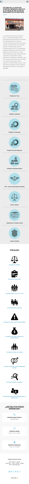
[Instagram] (19, 471)
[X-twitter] (13, 471)
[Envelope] (9, 471)
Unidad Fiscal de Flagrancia (14, 150)
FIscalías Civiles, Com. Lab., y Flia (14, 293)
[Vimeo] (17, 471)
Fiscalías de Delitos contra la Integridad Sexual (14, 367)
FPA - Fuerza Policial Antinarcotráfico (14, 186)
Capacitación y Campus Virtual (14, 223)
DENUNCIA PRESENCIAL (14, 445)
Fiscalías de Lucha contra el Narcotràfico (14, 322)
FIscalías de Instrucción (14, 279)
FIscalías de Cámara (14, 265)
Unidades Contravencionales (14, 168)
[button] (27, 1)
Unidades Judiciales (14, 114)
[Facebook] (11, 471)
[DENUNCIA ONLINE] (14, 428)
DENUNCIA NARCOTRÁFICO (14, 417)
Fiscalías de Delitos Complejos (14, 382)
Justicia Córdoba (14, 241)
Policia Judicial (14, 205)
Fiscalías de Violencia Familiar (14, 352)
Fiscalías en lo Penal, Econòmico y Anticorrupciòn (14, 337)
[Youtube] (15, 471)
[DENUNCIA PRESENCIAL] (14, 442)
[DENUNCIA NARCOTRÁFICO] (14, 414)
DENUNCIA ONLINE (14, 431)
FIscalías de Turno (14, 96)
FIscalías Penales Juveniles (14, 307)
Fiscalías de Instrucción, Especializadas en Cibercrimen (14, 397)
